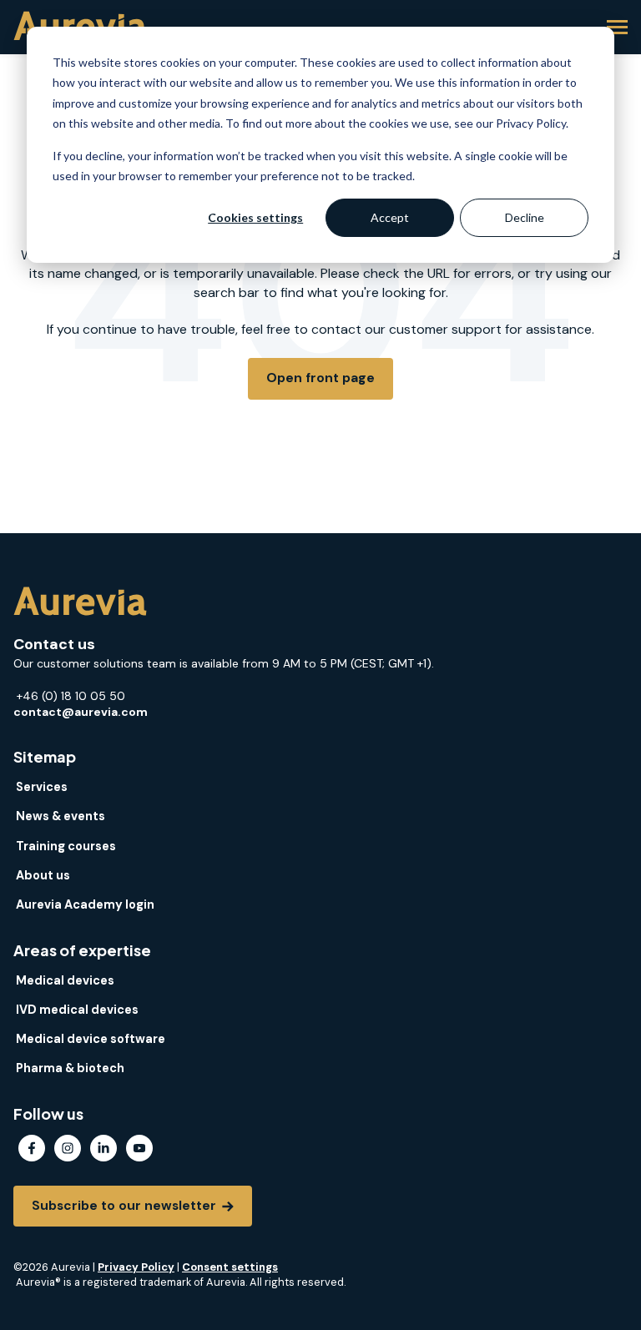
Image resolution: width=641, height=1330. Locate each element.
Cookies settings (255, 217)
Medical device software (90, 1038)
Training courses (66, 846)
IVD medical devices (77, 1009)
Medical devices (65, 980)
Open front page (320, 378)
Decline (524, 217)
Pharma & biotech (70, 1068)
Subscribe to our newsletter (126, 1205)
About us (43, 875)
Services (42, 786)
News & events (60, 816)
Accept (390, 217)
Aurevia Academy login (85, 904)
